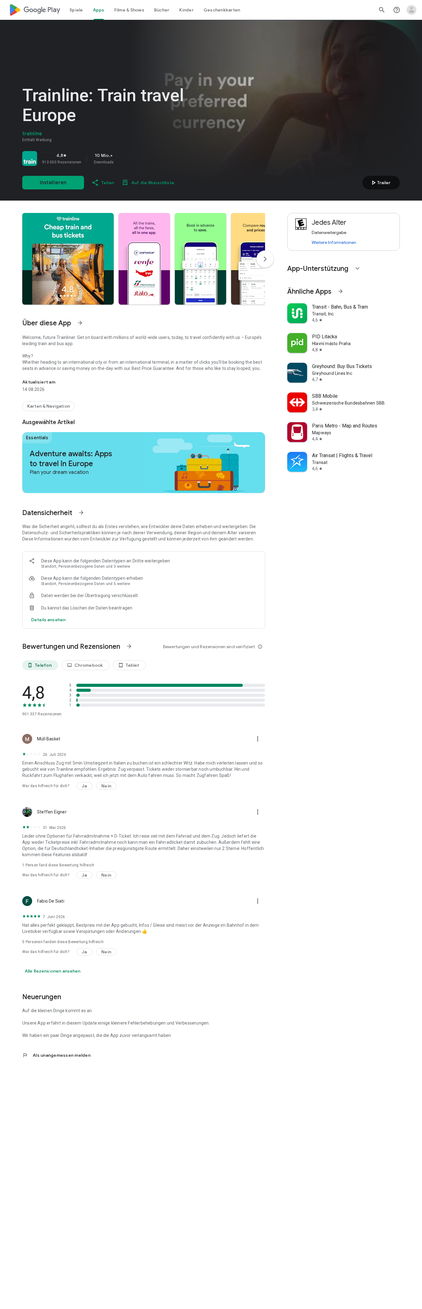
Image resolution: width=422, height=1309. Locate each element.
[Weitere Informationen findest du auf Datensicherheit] (81, 512)
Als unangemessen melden (56, 1055)
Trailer (380, 182)
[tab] (76, 10)
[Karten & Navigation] (48, 406)
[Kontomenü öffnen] (411, 9)
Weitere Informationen (334, 242)
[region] (108, 158)
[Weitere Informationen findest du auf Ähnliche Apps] (340, 291)
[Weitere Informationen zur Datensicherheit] (48, 619)
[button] (68, 259)
